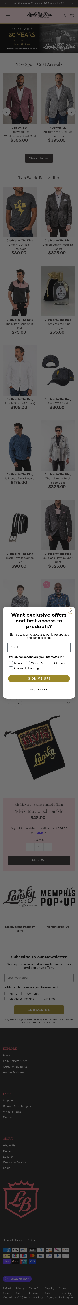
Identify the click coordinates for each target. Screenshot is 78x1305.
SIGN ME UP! (39, 678)
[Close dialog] (70, 611)
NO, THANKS (39, 689)
